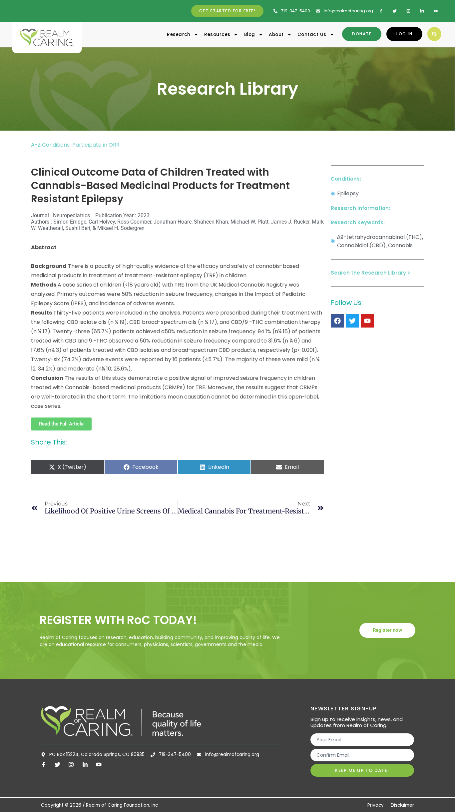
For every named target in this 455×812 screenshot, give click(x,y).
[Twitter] (352, 321)
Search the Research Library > (370, 272)
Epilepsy (348, 193)
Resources (217, 34)
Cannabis (400, 245)
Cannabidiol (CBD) (361, 245)
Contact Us (311, 34)
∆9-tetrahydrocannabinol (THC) (379, 237)
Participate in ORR (96, 145)
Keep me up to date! (362, 770)
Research (179, 34)
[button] (434, 34)
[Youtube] (367, 321)
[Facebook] (337, 321)
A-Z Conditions (51, 145)
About (276, 34)
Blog (249, 34)
